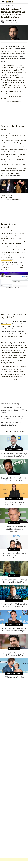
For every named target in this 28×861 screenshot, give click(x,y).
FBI (12, 5)
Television (7, 5)
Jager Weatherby (11, 20)
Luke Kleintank (9, 46)
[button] (26, 2)
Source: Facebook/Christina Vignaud (11, 287)
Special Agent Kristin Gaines (11, 176)
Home (2, 5)
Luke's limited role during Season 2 (12, 331)
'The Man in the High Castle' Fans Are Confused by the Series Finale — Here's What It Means (14, 410)
